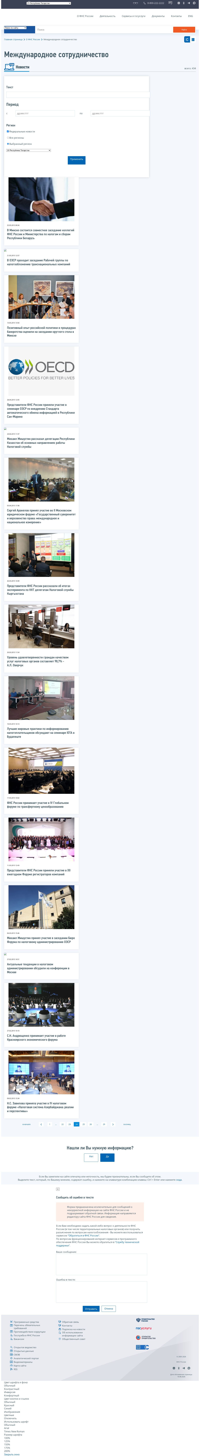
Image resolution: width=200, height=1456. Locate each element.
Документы (158, 16)
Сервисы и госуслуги (133, 16)
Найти (184, 30)
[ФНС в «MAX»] (194, 3)
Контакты (176, 16)
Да (107, 1156)
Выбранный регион (20, 143)
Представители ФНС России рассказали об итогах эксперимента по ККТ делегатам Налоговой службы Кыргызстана (40, 590)
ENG (190, 16)
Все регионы (16, 137)
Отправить (91, 1309)
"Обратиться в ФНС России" (83, 1235)
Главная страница (13, 39)
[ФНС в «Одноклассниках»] (184, 3)
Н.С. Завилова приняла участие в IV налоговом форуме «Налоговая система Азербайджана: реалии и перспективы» (40, 1107)
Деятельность (107, 16)
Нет (91, 1156)
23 (70, 1124)
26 (91, 1124)
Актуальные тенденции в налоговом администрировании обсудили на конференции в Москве (38, 968)
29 (104, 1124)
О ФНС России (85, 16)
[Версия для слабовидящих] (136, 3)
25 (84, 1124)
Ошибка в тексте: (65, 1279)
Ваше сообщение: (66, 1252)
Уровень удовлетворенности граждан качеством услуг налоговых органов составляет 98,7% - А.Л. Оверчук (38, 661)
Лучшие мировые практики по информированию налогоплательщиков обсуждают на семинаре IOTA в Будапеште (41, 733)
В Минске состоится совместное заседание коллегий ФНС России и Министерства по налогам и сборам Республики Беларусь (40, 234)
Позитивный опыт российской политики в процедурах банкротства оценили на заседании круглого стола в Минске (41, 332)
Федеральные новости (22, 131)
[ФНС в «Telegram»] (189, 3)
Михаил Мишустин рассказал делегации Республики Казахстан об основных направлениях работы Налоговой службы (41, 443)
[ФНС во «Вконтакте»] (179, 3)
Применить (76, 159)
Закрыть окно (12, 1454)
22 (62, 1124)
